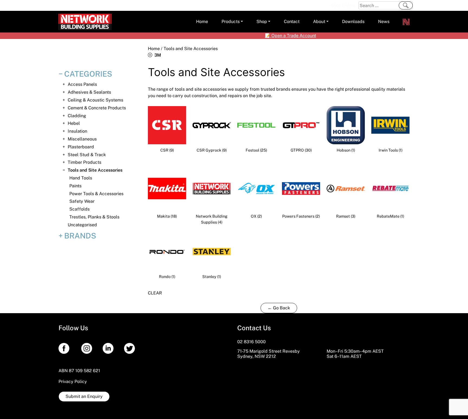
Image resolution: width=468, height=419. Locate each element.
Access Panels (82, 84)
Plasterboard (81, 146)
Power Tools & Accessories (96, 193)
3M (156, 55)
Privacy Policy (72, 381)
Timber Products (84, 162)
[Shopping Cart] (325, 5)
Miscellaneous (82, 139)
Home (154, 48)
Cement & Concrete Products (97, 107)
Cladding (77, 115)
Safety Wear (82, 201)
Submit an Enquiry (84, 396)
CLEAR (155, 293)
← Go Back (279, 307)
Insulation (77, 131)
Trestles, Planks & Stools (94, 217)
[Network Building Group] (406, 21)
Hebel (74, 123)
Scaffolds (79, 209)
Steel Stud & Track (87, 154)
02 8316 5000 (251, 341)
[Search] (406, 5)
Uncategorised (82, 224)
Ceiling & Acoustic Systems (95, 100)
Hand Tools (80, 178)
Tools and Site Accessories (95, 170)
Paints (75, 185)
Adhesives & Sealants (89, 92)
